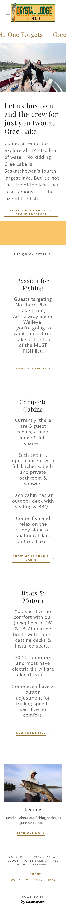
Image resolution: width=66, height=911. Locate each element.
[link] (33, 13)
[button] (5, 13)
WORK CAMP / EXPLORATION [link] (33, 879)
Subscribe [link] (33, 874)
